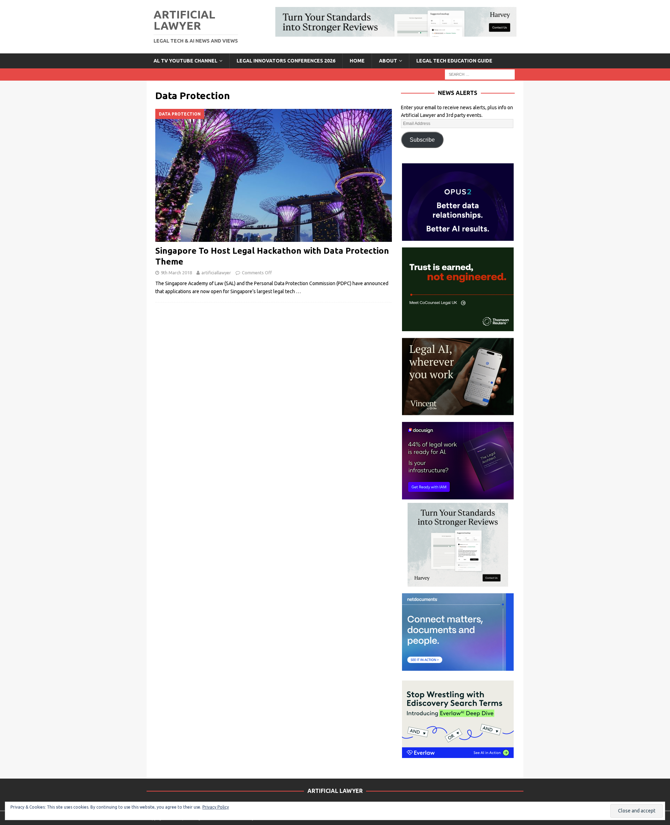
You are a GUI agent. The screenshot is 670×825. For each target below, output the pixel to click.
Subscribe (422, 140)
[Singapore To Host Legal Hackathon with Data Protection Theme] (273, 175)
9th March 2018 (176, 272)
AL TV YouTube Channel (185, 61)
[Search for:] (480, 74)
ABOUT (388, 61)
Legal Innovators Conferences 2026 (286, 61)
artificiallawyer (216, 272)
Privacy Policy (215, 807)
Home (357, 61)
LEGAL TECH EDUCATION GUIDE (454, 61)
